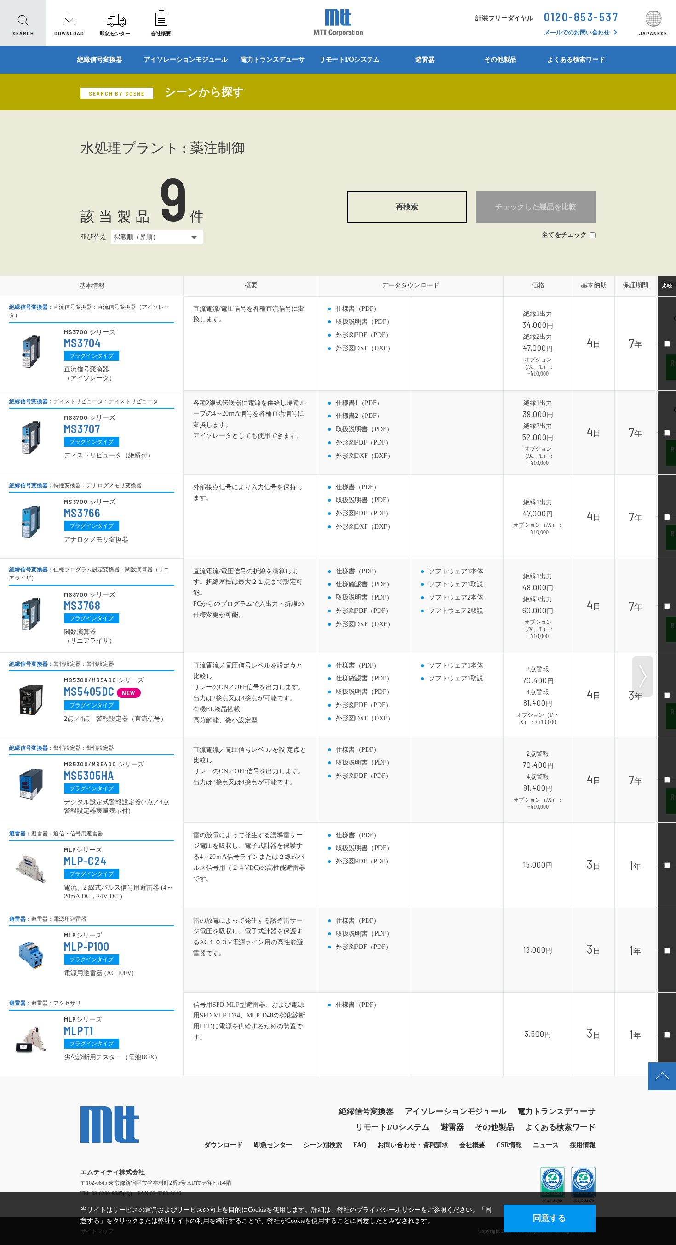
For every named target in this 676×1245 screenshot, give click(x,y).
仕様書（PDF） (358, 308)
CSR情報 (509, 1145)
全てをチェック (564, 234)
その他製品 (500, 59)
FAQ (360, 1145)
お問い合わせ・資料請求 (413, 1145)
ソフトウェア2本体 (456, 597)
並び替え (93, 236)
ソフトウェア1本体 (456, 571)
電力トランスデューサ (273, 59)
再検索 (407, 207)
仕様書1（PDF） (359, 403)
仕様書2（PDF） (359, 415)
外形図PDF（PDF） (364, 334)
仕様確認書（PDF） (364, 584)
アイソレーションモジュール (186, 59)
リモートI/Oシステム (349, 59)
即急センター (273, 1145)
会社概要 (472, 1145)
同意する (549, 1217)
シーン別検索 (323, 1145)
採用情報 (583, 1145)
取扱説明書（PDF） (364, 321)
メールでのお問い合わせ (577, 32)
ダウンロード (223, 1145)
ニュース (546, 1145)
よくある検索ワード (576, 59)
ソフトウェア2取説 (456, 610)
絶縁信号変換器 (99, 59)
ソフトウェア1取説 (456, 584)
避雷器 (425, 59)
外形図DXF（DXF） (365, 348)
